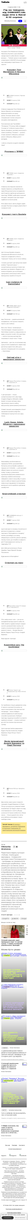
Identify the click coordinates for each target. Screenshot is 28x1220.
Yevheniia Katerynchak (15, 1110)
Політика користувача (14, 1212)
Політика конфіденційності (14, 1209)
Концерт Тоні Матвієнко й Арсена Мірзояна (14, 72)
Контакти (22, 1145)
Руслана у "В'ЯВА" (14, 151)
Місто (4, 1110)
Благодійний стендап (14, 494)
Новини (5, 1047)
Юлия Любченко (15, 1047)
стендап (24, 918)
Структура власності (14, 1149)
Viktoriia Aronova (10, 21)
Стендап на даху (14, 563)
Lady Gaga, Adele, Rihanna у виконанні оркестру (14, 424)
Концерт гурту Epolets (14, 214)
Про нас (7, 1145)
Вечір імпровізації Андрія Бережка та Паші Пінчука (14, 743)
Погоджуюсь (7, 1217)
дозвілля (15, 918)
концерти (5, 918)
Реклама (14, 1145)
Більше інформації (20, 1217)
